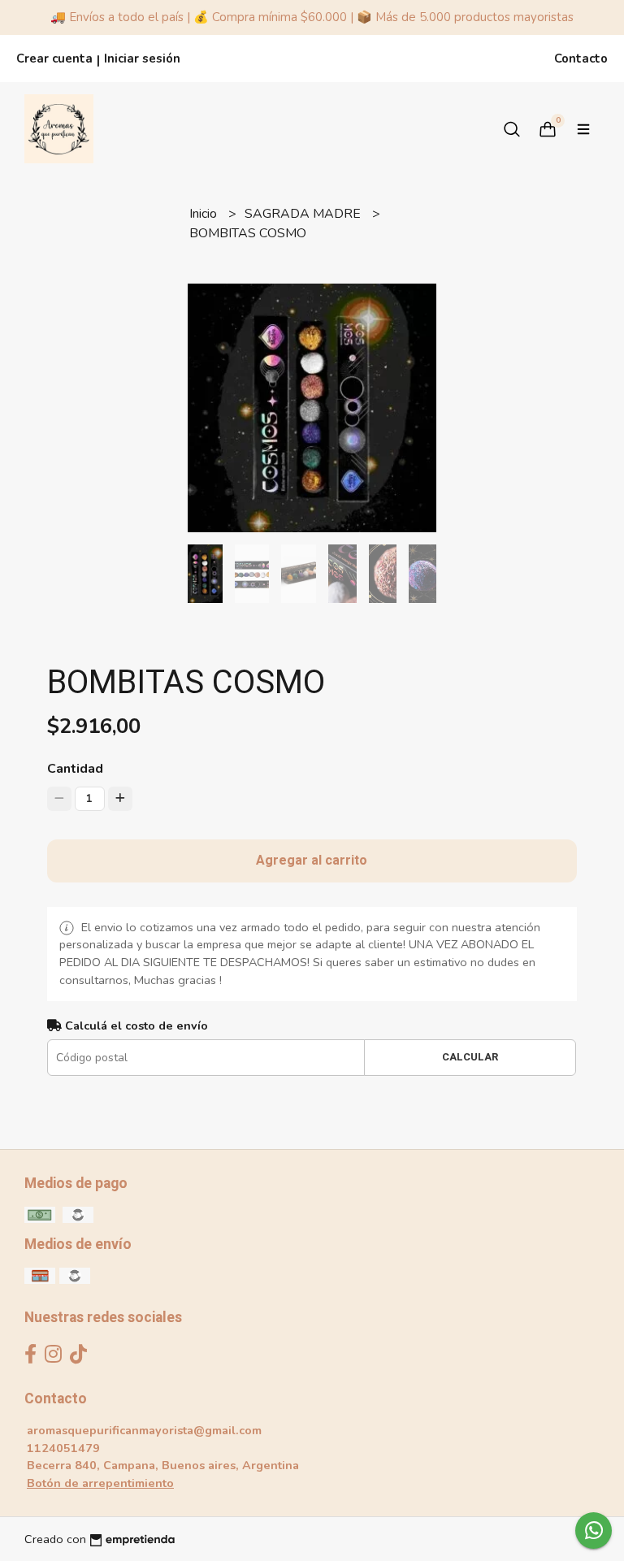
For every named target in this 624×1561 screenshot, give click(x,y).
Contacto (581, 58)
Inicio (204, 214)
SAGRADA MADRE (304, 214)
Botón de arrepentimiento (100, 1483)
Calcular (470, 1057)
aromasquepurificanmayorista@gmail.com (144, 1430)
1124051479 (63, 1448)
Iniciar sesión (142, 58)
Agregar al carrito (311, 860)
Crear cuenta (54, 58)
